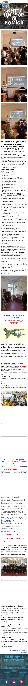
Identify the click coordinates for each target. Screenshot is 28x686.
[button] (26, 6)
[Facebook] (6, 681)
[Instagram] (14, 681)
